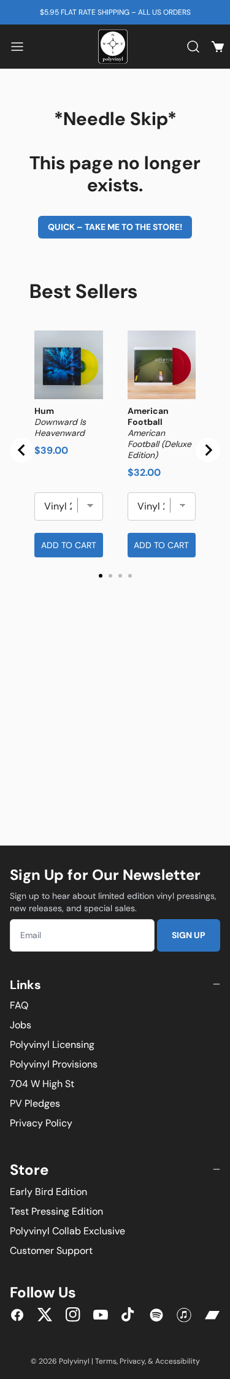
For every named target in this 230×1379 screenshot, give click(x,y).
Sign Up (188, 935)
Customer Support (51, 1250)
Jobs (20, 1024)
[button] (17, 47)
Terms (106, 1361)
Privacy (132, 1361)
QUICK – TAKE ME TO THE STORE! (115, 226)
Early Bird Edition (48, 1191)
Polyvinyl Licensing (52, 1044)
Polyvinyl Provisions (54, 1064)
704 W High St (42, 1083)
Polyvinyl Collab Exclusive (67, 1230)
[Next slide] (208, 450)
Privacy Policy (41, 1123)
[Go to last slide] (22, 450)
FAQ (19, 1005)
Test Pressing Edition (56, 1211)
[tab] (100, 576)
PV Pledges (35, 1103)
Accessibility (177, 1361)
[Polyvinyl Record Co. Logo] (115, 46)
